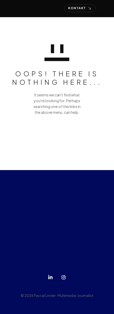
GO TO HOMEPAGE (57, 132)
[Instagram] (63, 277)
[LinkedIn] (50, 277)
